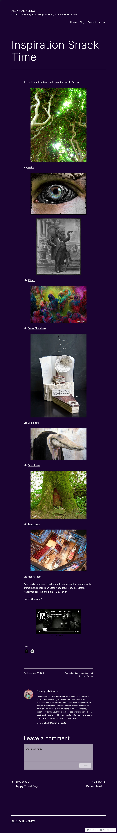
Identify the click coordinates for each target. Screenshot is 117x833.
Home (73, 22)
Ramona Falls (46, 591)
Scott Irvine (34, 465)
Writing (90, 676)
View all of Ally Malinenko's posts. (51, 723)
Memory (82, 676)
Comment (85, 765)
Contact (92, 22)
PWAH (31, 280)
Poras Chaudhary (37, 328)
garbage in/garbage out (82, 673)
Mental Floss (34, 576)
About (102, 22)
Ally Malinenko (23, 10)
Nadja (30, 167)
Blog (82, 22)
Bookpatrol (33, 422)
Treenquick (34, 524)
